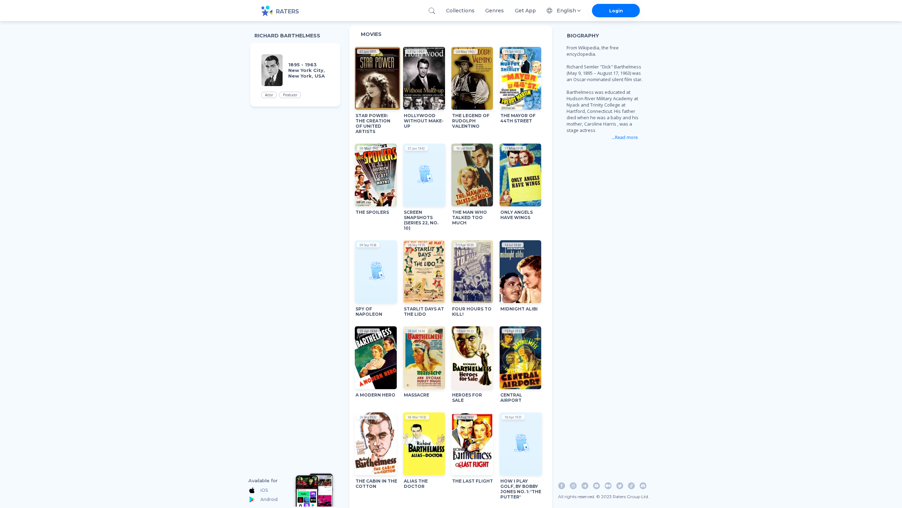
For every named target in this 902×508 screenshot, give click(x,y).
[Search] (431, 10)
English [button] (566, 10)
